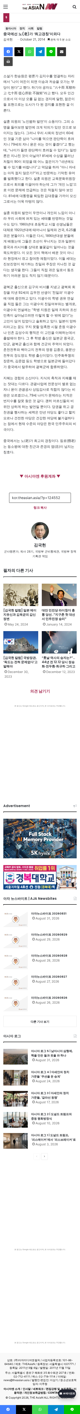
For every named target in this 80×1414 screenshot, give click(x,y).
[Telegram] (40, 51)
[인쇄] (8, 61)
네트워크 (38, 1388)
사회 (31, 28)
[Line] (50, 51)
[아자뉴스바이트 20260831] (15, 919)
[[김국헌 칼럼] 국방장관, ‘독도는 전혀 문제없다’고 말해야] (20, 642)
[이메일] (61, 51)
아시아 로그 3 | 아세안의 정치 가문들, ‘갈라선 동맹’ (50, 1095)
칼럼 (39, 28)
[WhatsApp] (29, 51)
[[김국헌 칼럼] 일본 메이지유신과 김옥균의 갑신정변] (20, 595)
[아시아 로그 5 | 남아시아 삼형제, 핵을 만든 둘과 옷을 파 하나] (15, 1057)
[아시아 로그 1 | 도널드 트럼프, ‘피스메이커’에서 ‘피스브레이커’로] (15, 1141)
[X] (18, 51)
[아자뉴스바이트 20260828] (15, 961)
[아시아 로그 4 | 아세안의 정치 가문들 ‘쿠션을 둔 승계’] (15, 1078)
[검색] (74, 8)
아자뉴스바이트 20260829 (49, 934)
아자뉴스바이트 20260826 (49, 998)
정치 (22, 28)
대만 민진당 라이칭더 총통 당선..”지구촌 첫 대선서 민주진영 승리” (58, 614)
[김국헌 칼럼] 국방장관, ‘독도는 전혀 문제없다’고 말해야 (20, 662)
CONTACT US (57, 1392)
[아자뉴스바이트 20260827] (15, 982)
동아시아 (11, 28)
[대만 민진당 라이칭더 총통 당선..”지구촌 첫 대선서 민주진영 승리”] (59, 595)
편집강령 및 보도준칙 (59, 1388)
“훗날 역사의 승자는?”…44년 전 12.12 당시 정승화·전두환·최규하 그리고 (58, 662)
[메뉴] (5, 8)
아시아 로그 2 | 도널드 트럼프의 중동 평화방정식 (51, 1116)
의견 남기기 (40, 691)
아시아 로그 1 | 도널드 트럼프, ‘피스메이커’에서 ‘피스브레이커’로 (53, 1137)
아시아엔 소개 (12, 1388)
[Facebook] (8, 51)
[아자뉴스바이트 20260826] (15, 1003)
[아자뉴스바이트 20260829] (15, 940)
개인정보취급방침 (35, 1392)
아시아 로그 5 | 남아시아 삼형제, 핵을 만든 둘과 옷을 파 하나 (52, 1053)
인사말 (27, 1388)
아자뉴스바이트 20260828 (49, 955)
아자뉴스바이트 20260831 (48, 913)
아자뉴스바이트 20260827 (49, 977)
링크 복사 (40, 507)
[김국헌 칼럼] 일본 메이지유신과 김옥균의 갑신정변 (19, 614)
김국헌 (8, 39)
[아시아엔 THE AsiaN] (40, 6)
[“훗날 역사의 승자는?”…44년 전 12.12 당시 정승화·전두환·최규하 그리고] (59, 642)
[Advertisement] (40, 749)
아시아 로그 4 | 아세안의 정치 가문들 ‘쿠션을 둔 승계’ (50, 1074)
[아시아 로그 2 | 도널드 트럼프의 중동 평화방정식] (15, 1120)
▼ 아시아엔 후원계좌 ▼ (40, 476)
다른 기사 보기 (40, 1021)
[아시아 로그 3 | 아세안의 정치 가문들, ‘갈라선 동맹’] (15, 1099)
